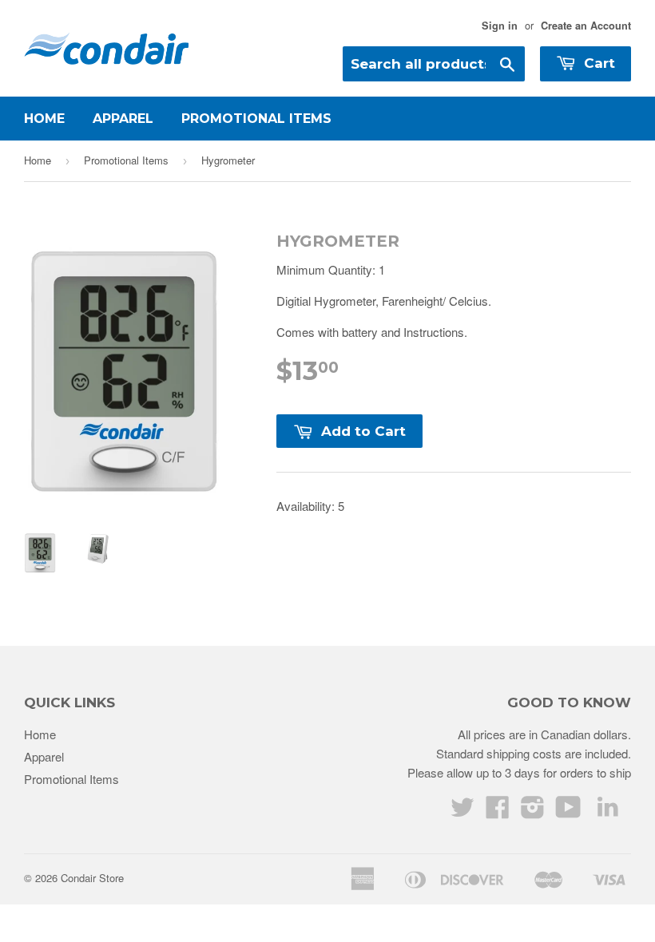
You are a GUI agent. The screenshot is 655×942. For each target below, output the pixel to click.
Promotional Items (256, 118)
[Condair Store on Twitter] (462, 811)
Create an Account (586, 25)
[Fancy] (607, 809)
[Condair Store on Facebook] (498, 811)
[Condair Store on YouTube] (568, 811)
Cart (597, 63)
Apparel (123, 118)
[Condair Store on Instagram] (533, 811)
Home (44, 118)
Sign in (500, 25)
